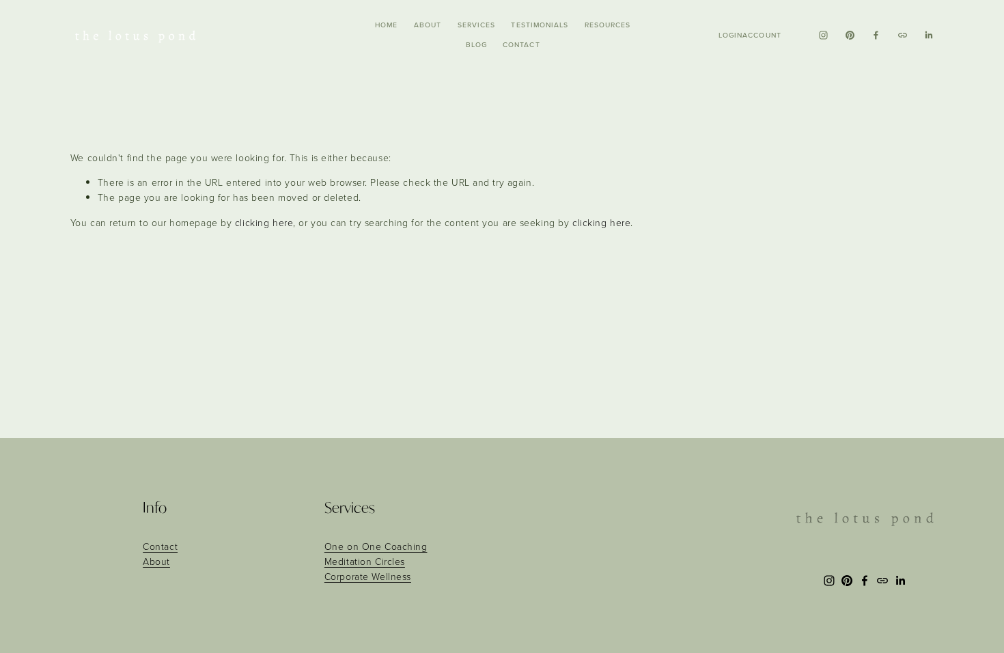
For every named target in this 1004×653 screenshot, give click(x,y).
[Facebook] (876, 35)
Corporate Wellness (367, 576)
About (427, 24)
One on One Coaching (376, 546)
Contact (521, 44)
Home (386, 24)
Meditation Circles (364, 561)
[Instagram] (823, 35)
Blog (476, 44)
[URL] (902, 35)
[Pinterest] (850, 35)
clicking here (264, 222)
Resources (607, 24)
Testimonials (539, 24)
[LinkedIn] (928, 35)
